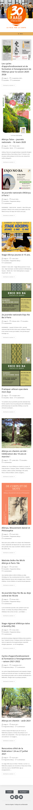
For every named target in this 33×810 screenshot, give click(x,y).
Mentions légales (9, 804)
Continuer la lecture (9, 85)
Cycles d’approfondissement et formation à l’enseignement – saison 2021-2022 (16, 659)
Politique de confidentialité (21, 804)
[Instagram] (16, 797)
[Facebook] (21, 797)
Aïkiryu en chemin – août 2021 (16, 720)
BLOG (11, 148)
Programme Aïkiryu (15, 201)
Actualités (6, 80)
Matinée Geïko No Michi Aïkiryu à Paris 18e (13, 561)
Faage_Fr (6, 78)
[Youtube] (12, 797)
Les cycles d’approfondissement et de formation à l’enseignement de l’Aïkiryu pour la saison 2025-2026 (16, 69)
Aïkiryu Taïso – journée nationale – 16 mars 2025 (14, 140)
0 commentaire (16, 80)
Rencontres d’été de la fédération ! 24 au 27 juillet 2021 (15, 751)
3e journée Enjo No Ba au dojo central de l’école (16, 594)
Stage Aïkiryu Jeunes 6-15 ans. (16, 254)
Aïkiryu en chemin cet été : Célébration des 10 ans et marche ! (14, 454)
